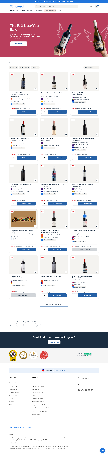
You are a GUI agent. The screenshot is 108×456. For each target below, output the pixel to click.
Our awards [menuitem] (35, 389)
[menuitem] (14, 11)
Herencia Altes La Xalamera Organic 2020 (52, 93)
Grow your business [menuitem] (37, 398)
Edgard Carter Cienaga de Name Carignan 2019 (82, 277)
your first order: (48, 1)
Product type (23, 67)
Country (34, 67)
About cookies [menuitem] (13, 395)
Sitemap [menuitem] (11, 401)
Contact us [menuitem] (12, 398)
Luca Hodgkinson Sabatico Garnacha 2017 (83, 231)
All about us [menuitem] (35, 383)
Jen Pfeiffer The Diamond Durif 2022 (52, 184)
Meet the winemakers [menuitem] (38, 386)
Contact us (85, 384)
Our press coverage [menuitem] (37, 392)
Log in (91, 6)
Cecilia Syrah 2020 (77, 93)
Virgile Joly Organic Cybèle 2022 (21, 184)
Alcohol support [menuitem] (13, 389)
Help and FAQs (86, 378)
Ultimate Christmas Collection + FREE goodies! (22, 231)
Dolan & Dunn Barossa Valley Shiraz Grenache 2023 (83, 139)
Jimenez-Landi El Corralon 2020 (51, 230)
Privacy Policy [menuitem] (27, 427)
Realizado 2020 (15, 276)
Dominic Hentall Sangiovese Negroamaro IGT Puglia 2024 (19, 93)
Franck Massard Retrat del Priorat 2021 (84, 184)
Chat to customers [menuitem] (14, 392)
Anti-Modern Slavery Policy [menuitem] (40, 411)
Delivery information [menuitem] (15, 383)
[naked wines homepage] (17, 6)
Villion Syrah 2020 (47, 138)
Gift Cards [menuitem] (12, 405)
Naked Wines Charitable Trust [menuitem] (40, 408)
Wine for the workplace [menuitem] (38, 401)
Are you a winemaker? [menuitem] (38, 405)
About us (35, 378)
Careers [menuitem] (34, 395)
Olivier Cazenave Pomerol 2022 (51, 276)
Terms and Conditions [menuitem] (15, 427)
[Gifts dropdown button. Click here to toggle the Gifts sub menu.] (61, 11)
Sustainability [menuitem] (36, 414)
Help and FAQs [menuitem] (13, 386)
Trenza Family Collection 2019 (20, 138)
